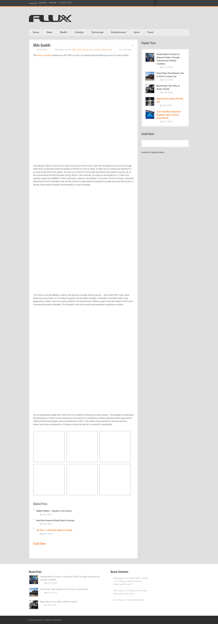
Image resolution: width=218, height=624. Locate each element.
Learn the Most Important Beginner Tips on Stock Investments (169, 114)
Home (36, 32)
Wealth (63, 32)
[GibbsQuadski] (42, 45)
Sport (136, 32)
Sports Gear (106, 50)
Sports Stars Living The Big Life (170, 100)
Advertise (42, 2)
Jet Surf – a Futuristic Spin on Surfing (54, 530)
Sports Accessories (91, 50)
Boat (79, 50)
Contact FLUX (65, 2)
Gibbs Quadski (44, 55)
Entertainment (118, 32)
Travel (150, 32)
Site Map (53, 2)
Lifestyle (79, 32)
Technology (97, 32)
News (49, 32)
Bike (74, 50)
